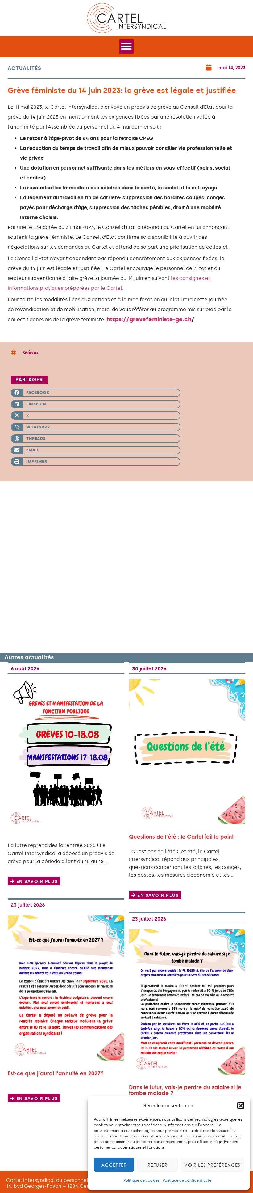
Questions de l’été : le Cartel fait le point (181, 836)
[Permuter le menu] (126, 46)
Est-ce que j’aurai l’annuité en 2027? (56, 1073)
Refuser (157, 1165)
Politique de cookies (141, 1180)
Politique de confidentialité (187, 1180)
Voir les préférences (212, 1165)
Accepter (114, 1165)
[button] (241, 1105)
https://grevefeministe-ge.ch (148, 319)
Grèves (30, 352)
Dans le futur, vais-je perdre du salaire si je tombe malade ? (185, 1090)
